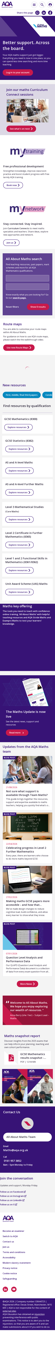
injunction (40, 1314)
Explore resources (17, 427)
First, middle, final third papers (22, 394)
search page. (19, 297)
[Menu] (34, 5)
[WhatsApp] (37, 13)
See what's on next (20, 128)
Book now (12, 185)
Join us (10, 242)
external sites (9, 1311)
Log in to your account (18, 72)
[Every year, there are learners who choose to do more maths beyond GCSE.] (27, 838)
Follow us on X (7, 1204)
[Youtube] (14, 1289)
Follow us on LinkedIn (11, 1200)
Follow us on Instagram (12, 1196)
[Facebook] (50, 13)
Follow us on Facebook (12, 1191)
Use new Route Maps (17, 347)
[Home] (7, 5)
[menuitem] (34, 5)
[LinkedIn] (44, 13)
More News (26, 983)
